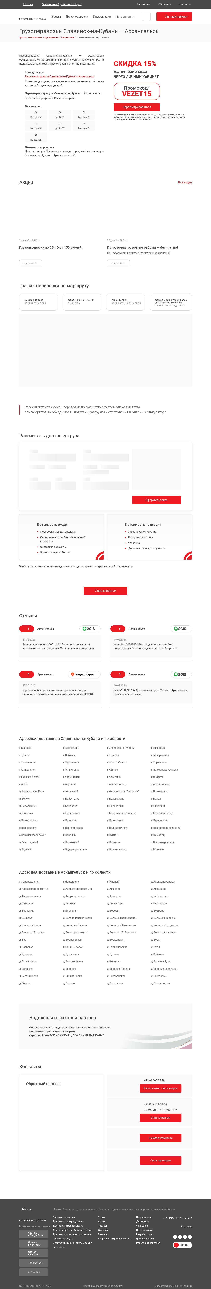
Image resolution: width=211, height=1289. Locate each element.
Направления (124, 16)
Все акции (185, 182)
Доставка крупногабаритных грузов (72, 1229)
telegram (180, 1237)
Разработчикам (144, 1233)
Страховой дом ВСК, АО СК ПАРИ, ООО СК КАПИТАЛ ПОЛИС (66, 1035)
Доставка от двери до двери (68, 1220)
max (190, 1237)
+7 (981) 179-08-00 (155, 1104)
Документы (142, 1220)
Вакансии (103, 1233)
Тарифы (102, 1225)
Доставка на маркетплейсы (68, 1225)
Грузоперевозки (76, 16)
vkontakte (175, 1237)
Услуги (55, 16)
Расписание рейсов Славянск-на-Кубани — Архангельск (59, 76)
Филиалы (103, 1229)
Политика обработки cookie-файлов (102, 1286)
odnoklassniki (185, 1237)
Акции (101, 1220)
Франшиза (142, 1225)
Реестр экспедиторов (148, 1242)
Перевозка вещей (62, 1237)
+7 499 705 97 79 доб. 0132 (160, 1110)
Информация (101, 16)
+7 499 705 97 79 (154, 1080)
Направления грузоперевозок (114, 1237)
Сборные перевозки (64, 1216)
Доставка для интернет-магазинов (72, 1233)
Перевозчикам (144, 1229)
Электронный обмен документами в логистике (72, 1244)
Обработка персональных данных (173, 1286)
